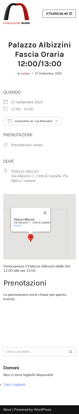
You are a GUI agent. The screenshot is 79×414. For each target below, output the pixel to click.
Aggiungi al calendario (33, 121)
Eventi (17, 225)
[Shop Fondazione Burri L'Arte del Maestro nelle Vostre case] (16, 13)
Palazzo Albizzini (25, 171)
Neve (7, 409)
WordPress (42, 409)
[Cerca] (71, 351)
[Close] (45, 213)
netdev (25, 73)
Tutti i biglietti (14, 384)
